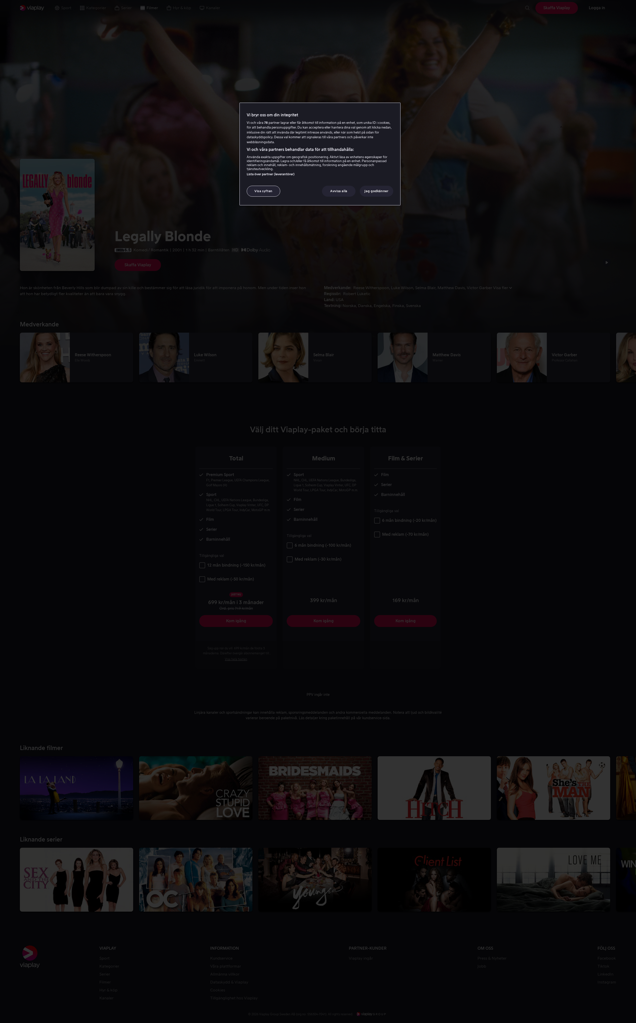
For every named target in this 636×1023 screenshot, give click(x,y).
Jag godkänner (376, 191)
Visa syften (263, 191)
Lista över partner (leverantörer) (271, 174)
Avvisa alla (338, 191)
